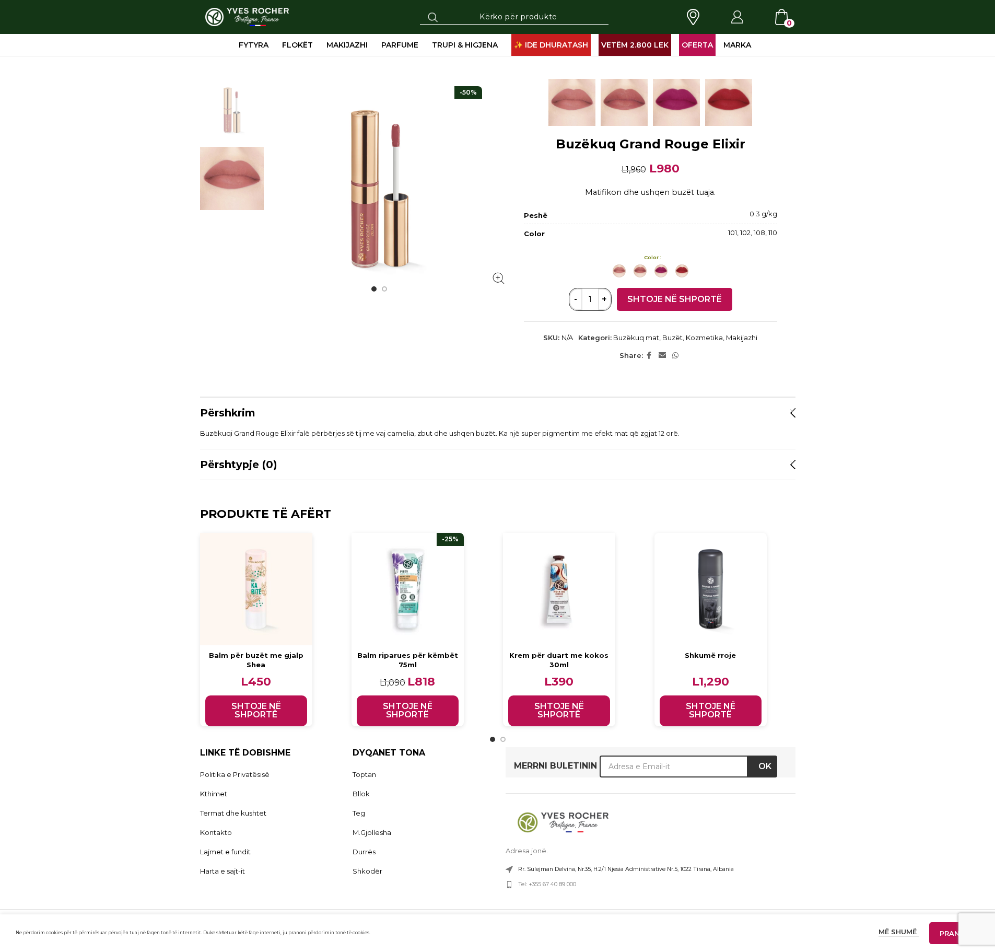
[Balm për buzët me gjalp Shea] (256, 589)
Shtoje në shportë (674, 299)
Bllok (361, 794)
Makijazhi (741, 337)
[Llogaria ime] (736, 17)
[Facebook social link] (649, 356)
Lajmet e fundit (225, 851)
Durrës (364, 851)
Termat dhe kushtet (233, 813)
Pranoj (954, 933)
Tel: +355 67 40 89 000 (547, 884)
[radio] (619, 270)
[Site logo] (247, 16)
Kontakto (216, 832)
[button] (256, 710)
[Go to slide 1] (374, 289)
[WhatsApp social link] (675, 356)
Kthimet (213, 794)
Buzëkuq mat (636, 337)
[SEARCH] (433, 16)
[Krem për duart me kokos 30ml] (559, 589)
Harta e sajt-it (222, 871)
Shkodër (367, 871)
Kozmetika (704, 337)
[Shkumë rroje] (710, 589)
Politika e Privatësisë (235, 774)
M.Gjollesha (372, 832)
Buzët (672, 337)
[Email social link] (662, 356)
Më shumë (899, 931)
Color (651, 257)
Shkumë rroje (710, 655)
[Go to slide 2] (384, 289)
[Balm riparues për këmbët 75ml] (408, 589)
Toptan (364, 774)
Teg (359, 813)
